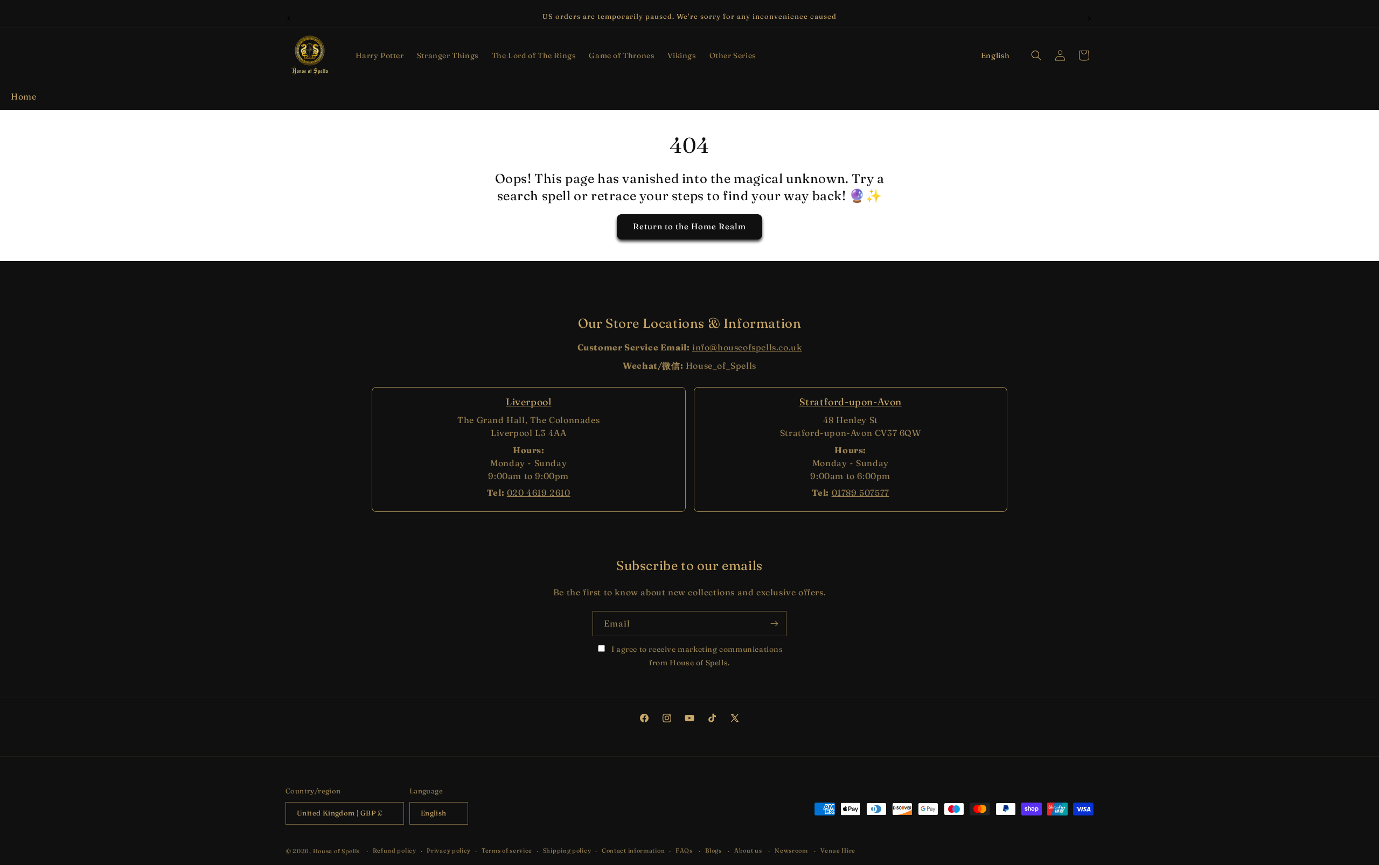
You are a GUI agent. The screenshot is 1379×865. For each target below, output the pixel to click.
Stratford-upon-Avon (850, 402)
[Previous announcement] (289, 16)
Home (23, 96)
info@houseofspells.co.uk (747, 347)
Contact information (633, 850)
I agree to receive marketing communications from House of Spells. (696, 655)
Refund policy (394, 850)
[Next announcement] (1090, 16)
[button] (379, 55)
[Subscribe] (774, 623)
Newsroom (791, 850)
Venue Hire (837, 850)
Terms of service (507, 850)
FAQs (684, 850)
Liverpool (528, 402)
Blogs (713, 850)
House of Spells (336, 851)
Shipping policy (567, 850)
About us (748, 850)
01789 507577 (860, 492)
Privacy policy (449, 850)
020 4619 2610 (538, 492)
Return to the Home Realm (689, 227)
